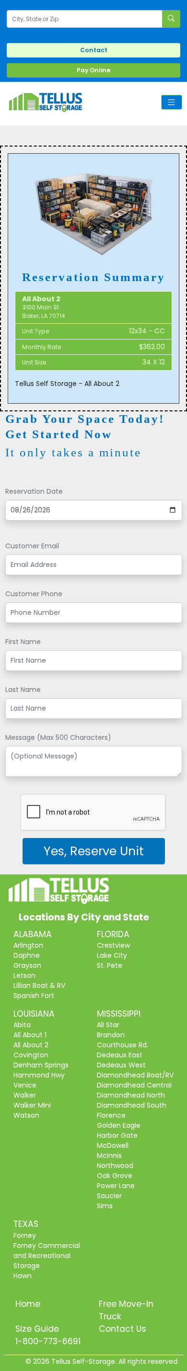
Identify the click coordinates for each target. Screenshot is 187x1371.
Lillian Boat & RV (39, 985)
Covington (30, 1055)
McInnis (109, 1155)
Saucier (109, 1196)
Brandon (111, 1035)
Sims (105, 1206)
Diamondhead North (131, 1095)
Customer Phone (33, 594)
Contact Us (122, 1329)
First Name (23, 641)
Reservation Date (34, 491)
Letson (24, 975)
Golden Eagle (118, 1125)
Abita (22, 1025)
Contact (93, 50)
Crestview (113, 945)
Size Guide (37, 1329)
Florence (111, 1115)
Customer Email (32, 546)
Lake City (112, 955)
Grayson (27, 965)
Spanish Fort (33, 995)
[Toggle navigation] (171, 102)
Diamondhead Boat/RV (135, 1075)
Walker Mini (32, 1105)
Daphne (26, 955)
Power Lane (116, 1185)
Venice (24, 1085)
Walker (24, 1095)
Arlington (28, 945)
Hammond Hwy (39, 1075)
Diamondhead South (131, 1105)
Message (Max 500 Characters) (58, 737)
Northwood (115, 1165)
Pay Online (93, 70)
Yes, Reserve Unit (94, 851)
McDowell (113, 1145)
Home (27, 1304)
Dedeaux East (119, 1055)
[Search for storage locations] (171, 19)
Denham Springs (41, 1065)
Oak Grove (114, 1175)
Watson (26, 1115)
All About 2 (30, 1045)
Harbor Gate (117, 1135)
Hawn (22, 1275)
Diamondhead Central (134, 1085)
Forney (24, 1235)
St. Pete (109, 965)
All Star (108, 1025)
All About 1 (30, 1035)
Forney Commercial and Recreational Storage (46, 1255)
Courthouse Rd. (122, 1045)
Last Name (23, 689)
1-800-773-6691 (48, 1341)
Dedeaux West (121, 1065)
